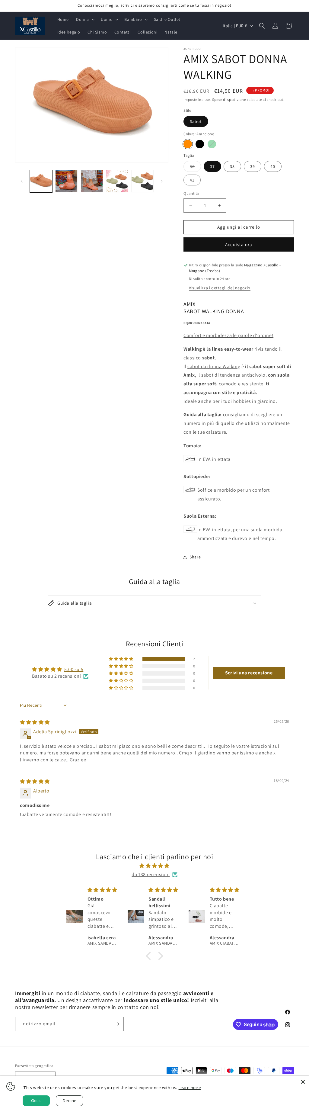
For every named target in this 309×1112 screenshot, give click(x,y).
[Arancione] (187, 144)
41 (192, 180)
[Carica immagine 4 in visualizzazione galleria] (117, 181)
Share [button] (195, 557)
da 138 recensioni (151, 874)
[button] (84, 19)
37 (212, 166)
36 (195, 167)
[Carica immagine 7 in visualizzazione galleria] (142, 181)
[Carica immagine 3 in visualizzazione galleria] (92, 181)
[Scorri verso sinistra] (21, 181)
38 (232, 166)
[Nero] (200, 144)
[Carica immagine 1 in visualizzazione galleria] (41, 181)
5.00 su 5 (73, 669)
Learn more (190, 1087)
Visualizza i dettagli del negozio (219, 288)
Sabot (196, 121)
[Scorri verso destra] (161, 181)
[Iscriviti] (116, 1024)
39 (252, 166)
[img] (35, 722)
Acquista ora (238, 244)
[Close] (303, 1082)
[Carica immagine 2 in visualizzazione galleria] (66, 181)
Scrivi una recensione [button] (249, 673)
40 (272, 166)
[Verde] (212, 144)
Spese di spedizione (229, 99)
